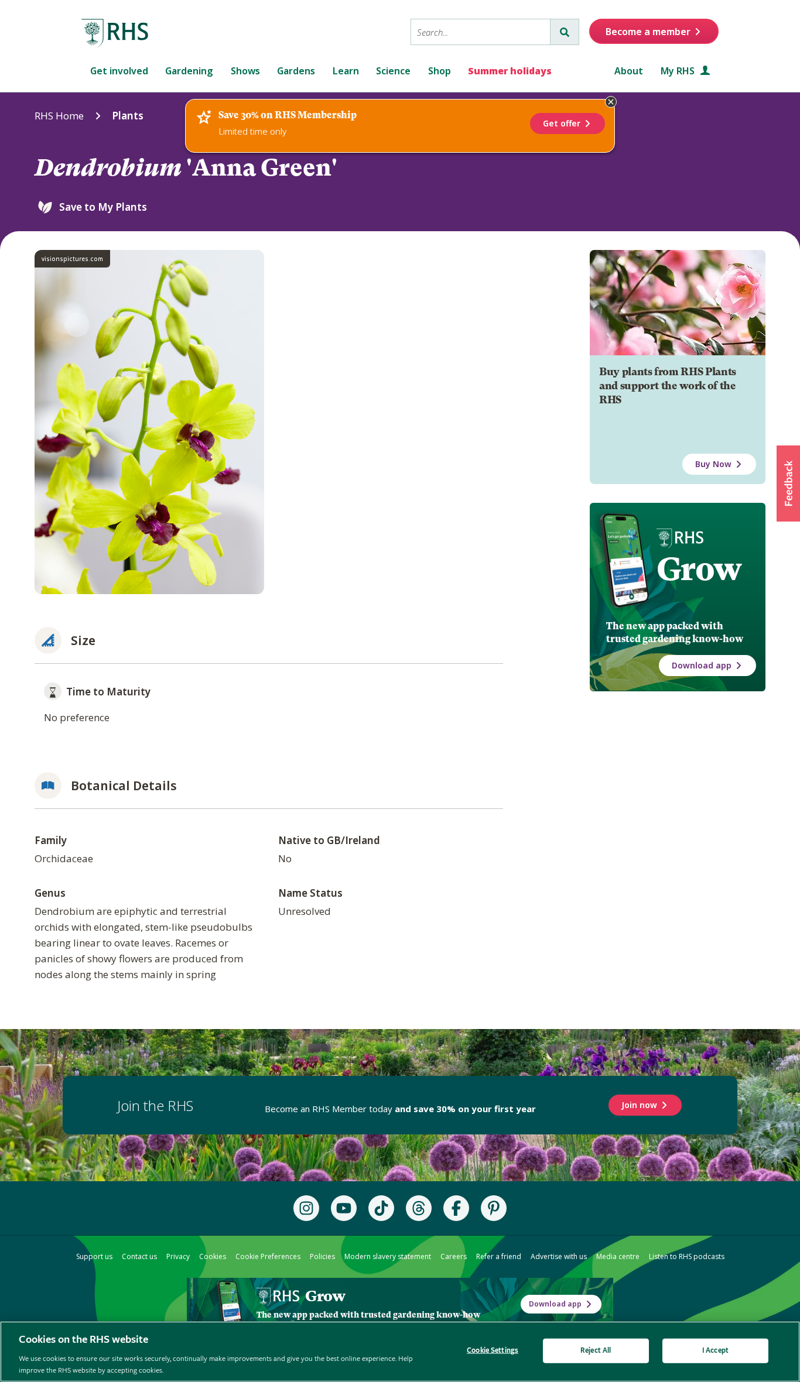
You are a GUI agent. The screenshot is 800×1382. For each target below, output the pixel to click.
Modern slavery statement (387, 1256)
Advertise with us (559, 1256)
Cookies (212, 1256)
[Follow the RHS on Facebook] (456, 1208)
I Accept (715, 1350)
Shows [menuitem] (245, 70)
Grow (699, 569)
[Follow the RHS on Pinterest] (494, 1208)
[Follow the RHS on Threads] (419, 1208)
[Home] (115, 33)
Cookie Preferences (267, 1256)
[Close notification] (611, 102)
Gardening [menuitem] (189, 70)
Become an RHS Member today (400, 1108)
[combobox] (480, 31)
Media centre (618, 1256)
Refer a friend (498, 1256)
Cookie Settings (492, 1350)
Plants (127, 115)
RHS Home (59, 115)
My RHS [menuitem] (679, 70)
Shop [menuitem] (439, 70)
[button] (788, 483)
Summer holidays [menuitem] (510, 70)
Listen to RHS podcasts (686, 1256)
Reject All (595, 1350)
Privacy (178, 1256)
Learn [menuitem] (346, 70)
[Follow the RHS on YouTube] (344, 1208)
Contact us (139, 1256)
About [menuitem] (628, 70)
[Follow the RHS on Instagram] (306, 1208)
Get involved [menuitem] (119, 70)
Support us (94, 1256)
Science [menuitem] (393, 70)
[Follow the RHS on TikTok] (381, 1208)
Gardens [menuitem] (296, 70)
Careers (453, 1256)
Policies (322, 1256)
